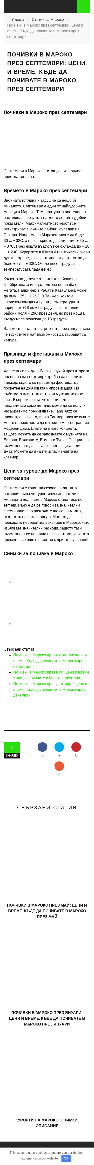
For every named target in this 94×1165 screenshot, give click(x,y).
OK (66, 1158)
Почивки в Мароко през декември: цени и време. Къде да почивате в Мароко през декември (50, 689)
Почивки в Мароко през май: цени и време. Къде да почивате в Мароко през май (47, 911)
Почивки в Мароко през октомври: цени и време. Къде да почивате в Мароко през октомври (50, 661)
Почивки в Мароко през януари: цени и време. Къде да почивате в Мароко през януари (47, 1018)
